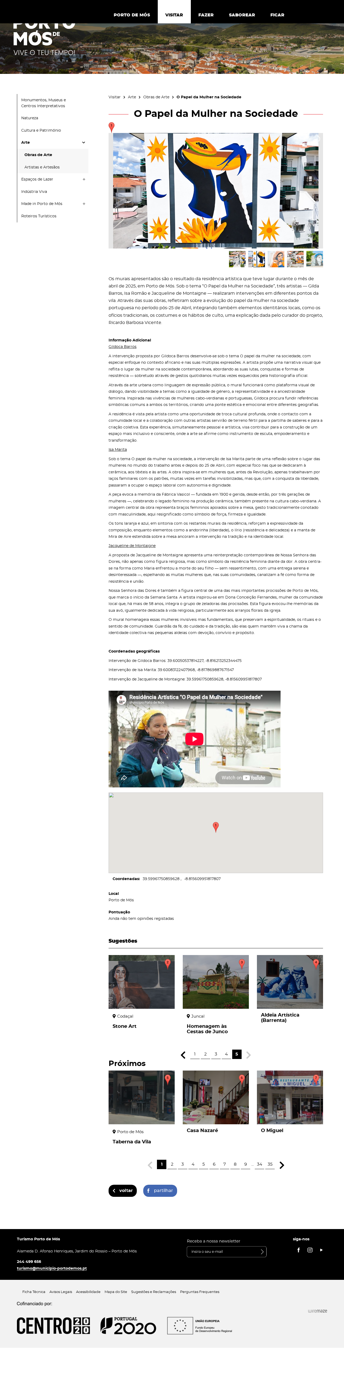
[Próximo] (281, 1165)
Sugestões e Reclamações (153, 1292)
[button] (216, 827)
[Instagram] (310, 1250)
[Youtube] (321, 1250)
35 (270, 1164)
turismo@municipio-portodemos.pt (52, 1268)
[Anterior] (183, 1055)
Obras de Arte (156, 97)
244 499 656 (29, 1262)
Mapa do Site (116, 1292)
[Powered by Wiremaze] (317, 1311)
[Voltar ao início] (44, 35)
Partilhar (163, 1190)
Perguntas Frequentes (199, 1292)
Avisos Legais (60, 1292)
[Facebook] (298, 1250)
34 (259, 1164)
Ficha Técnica (33, 1292)
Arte (132, 97)
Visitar (115, 97)
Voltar (126, 1190)
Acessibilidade (88, 1292)
